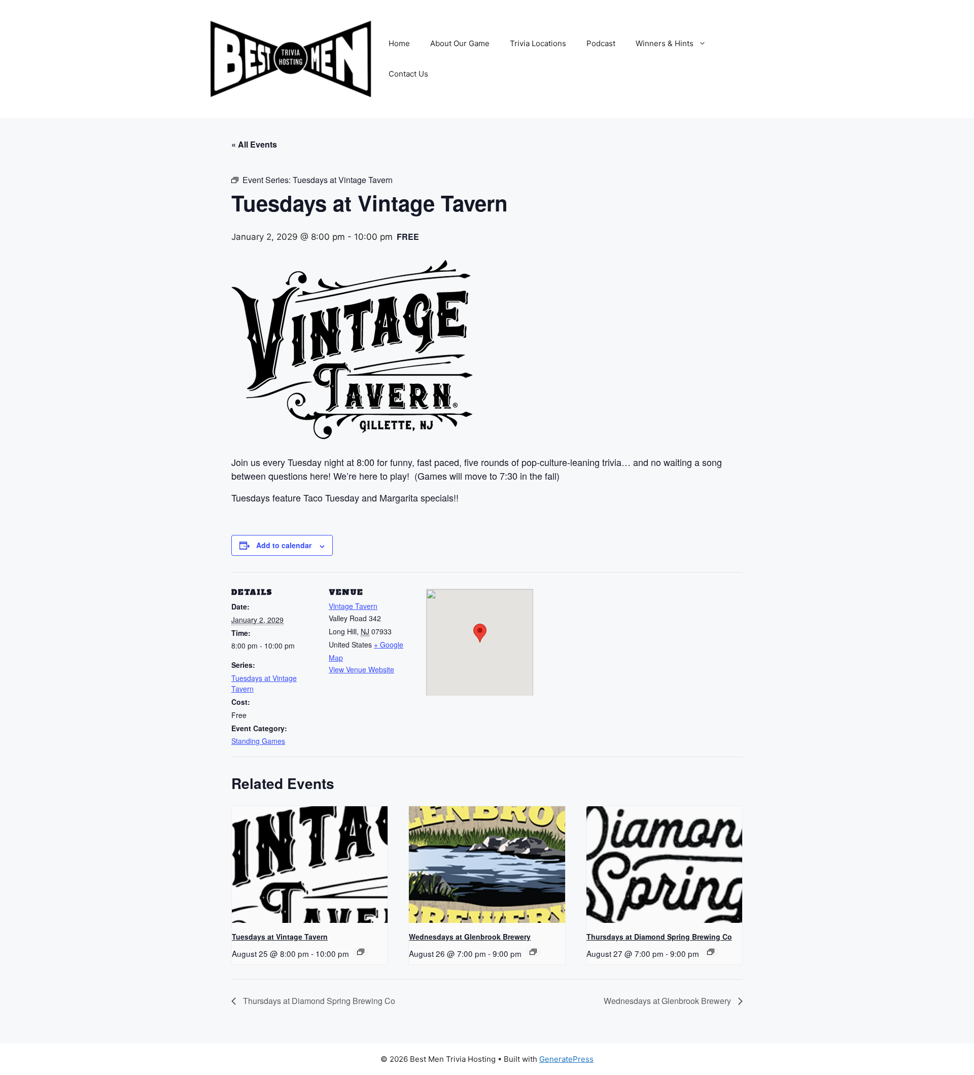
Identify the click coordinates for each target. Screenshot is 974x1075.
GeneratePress (566, 1059)
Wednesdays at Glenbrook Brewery (470, 936)
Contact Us (408, 74)
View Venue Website (361, 669)
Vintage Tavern (353, 606)
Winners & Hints (664, 43)
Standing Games (258, 741)
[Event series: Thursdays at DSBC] (710, 952)
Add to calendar (283, 545)
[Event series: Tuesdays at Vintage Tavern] (360, 952)
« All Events (254, 144)
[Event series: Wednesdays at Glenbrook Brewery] (533, 952)
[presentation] (310, 864)
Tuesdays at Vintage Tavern (280, 936)
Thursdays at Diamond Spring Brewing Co (659, 936)
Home (399, 43)
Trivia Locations (538, 43)
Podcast (600, 43)
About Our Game (460, 43)
